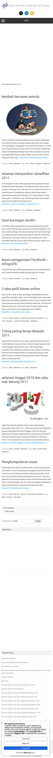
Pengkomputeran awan (19, 462)
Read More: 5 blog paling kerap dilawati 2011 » (19, 361)
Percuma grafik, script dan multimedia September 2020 (20, 713)
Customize (26, 739)
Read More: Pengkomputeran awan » (16, 488)
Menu (26, 20)
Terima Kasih (42, 449)
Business (17, 318)
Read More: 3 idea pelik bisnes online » (16, 312)
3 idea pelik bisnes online (21, 289)
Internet (16, 494)
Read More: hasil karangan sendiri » (15, 243)
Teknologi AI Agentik (8, 658)
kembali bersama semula (20, 96)
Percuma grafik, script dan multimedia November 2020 (20, 705)
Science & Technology (28, 494)
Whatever (17, 163)
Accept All (25, 748)
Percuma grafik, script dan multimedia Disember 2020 (20, 701)
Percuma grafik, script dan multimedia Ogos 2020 (18, 716)
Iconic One (14, 756)
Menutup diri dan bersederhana (12, 689)
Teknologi (17, 497)
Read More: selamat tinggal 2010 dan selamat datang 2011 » (25, 443)
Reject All (25, 743)
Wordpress (38, 756)
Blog (11, 163)
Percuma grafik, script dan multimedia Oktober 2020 (19, 708)
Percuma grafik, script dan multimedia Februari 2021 (19, 693)
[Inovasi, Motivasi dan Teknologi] (26, 9)
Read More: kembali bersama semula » (34, 158)
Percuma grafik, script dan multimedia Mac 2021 (18, 685)
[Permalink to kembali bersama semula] (26, 135)
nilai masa (4, 681)
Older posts (8, 511)
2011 (3, 321)
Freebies (17, 449)
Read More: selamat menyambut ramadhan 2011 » (21, 204)
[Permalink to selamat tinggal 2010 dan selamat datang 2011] (26, 420)
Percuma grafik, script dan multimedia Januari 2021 (19, 697)
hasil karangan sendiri (18, 220)
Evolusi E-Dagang (7, 677)
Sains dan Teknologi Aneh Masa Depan (15, 662)
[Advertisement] (26, 53)
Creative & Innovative (28, 318)
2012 (27, 163)
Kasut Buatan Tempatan (9, 666)
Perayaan (38, 163)
